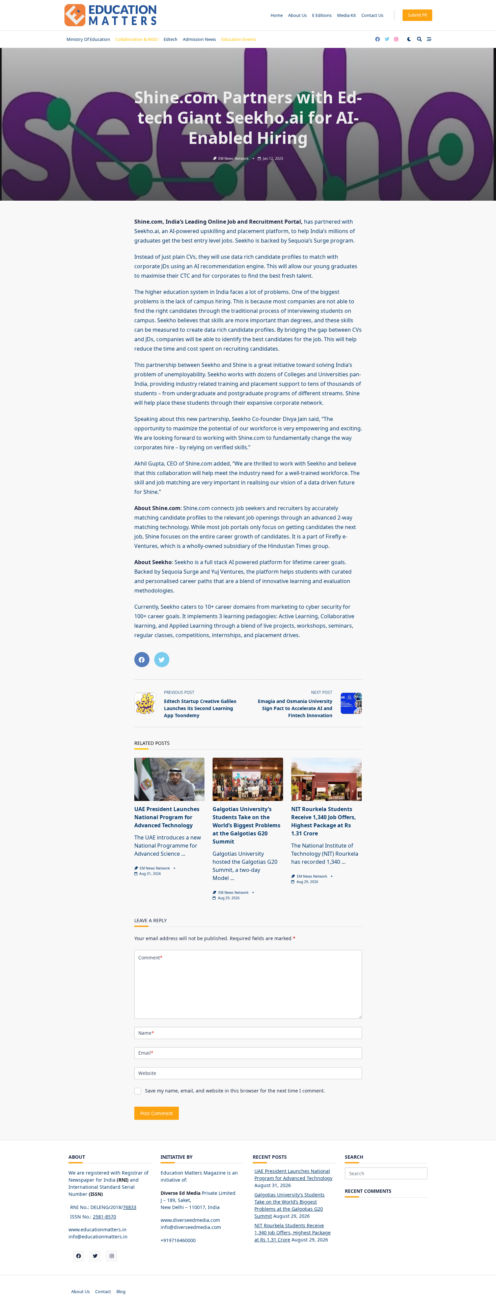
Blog (121, 1291)
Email (145, 1053)
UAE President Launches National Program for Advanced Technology (166, 817)
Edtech (170, 39)
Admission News (199, 39)
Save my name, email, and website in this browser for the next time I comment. (235, 1090)
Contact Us (372, 15)
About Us (297, 15)
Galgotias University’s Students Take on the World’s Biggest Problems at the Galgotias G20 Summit (246, 825)
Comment (150, 957)
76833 (129, 1207)
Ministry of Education (88, 39)
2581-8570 (104, 1216)
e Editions (322, 15)
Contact (103, 1291)
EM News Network (233, 158)
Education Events (238, 39)
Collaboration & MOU (136, 39)
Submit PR (417, 15)
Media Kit (346, 15)
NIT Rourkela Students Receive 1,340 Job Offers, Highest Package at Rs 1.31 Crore (292, 1232)
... (183, 853)
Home (277, 15)
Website (147, 1073)
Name (146, 1033)
